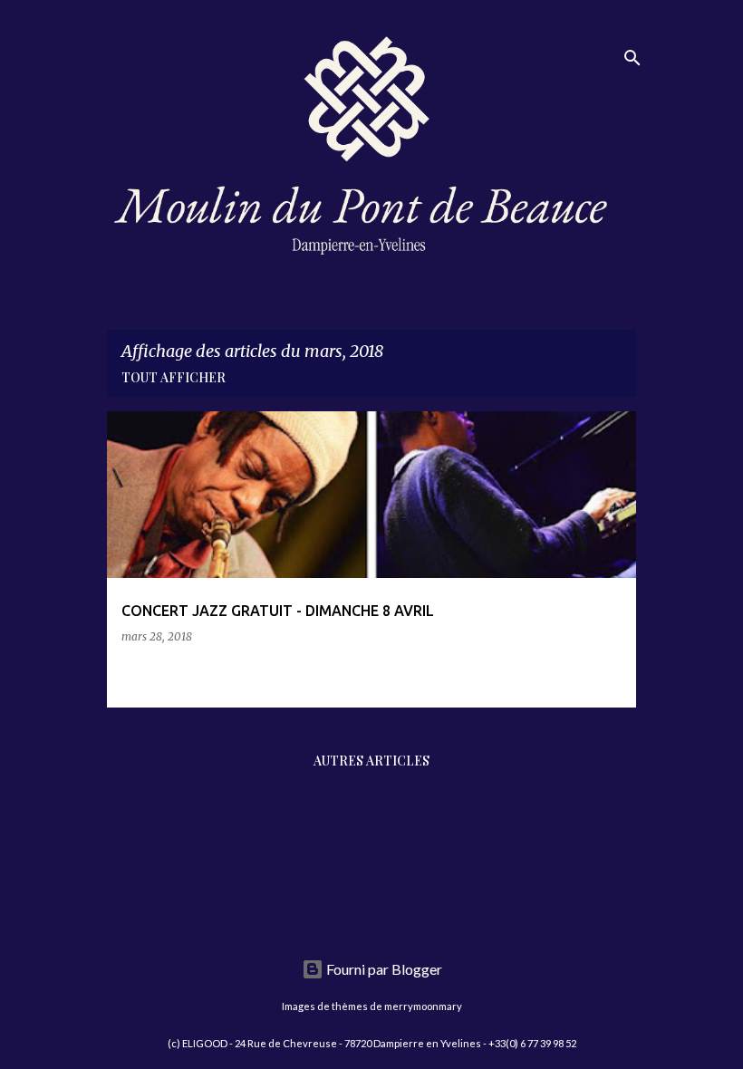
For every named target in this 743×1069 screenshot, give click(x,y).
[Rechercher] (632, 58)
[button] (611, 673)
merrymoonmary (423, 1006)
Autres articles (371, 760)
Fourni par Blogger (382, 969)
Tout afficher (173, 377)
